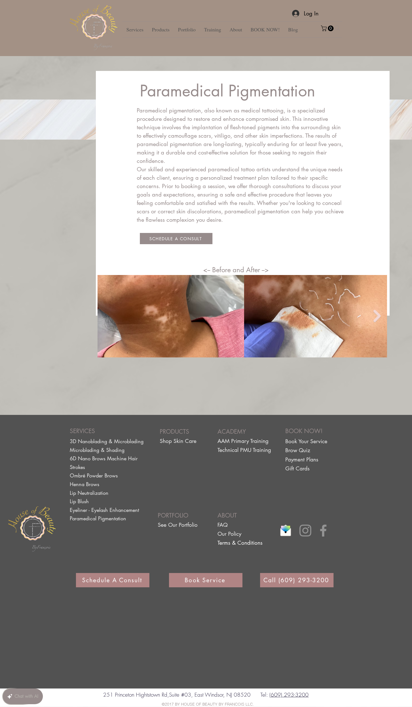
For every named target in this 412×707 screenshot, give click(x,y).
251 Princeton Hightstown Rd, (136, 694)
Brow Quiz (297, 450)
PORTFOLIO (173, 515)
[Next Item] (377, 316)
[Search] (337, 28)
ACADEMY (231, 431)
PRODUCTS (174, 431)
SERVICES (82, 431)
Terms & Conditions (240, 542)
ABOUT (227, 515)
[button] (328, 28)
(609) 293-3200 (289, 694)
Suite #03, (181, 694)
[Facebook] (323, 531)
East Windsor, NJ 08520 (222, 694)
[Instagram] (305, 531)
